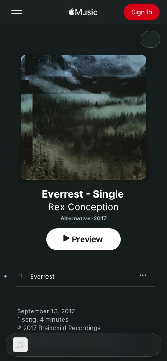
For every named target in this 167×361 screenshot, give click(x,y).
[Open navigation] (16, 12)
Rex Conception (83, 206)
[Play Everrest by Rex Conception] (21, 276)
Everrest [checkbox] (42, 276)
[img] (83, 12)
